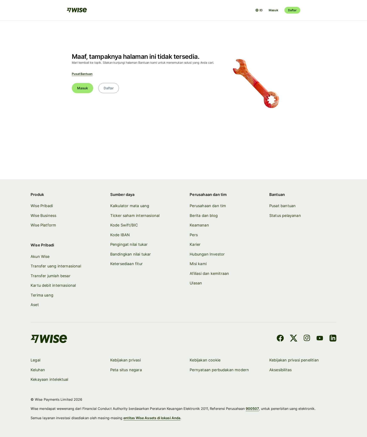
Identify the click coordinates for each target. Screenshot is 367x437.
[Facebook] (280, 339)
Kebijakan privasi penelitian (294, 360)
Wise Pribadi (42, 206)
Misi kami (198, 263)
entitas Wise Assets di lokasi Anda (151, 418)
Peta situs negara (126, 370)
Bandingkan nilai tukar (130, 254)
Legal (35, 360)
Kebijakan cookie (205, 360)
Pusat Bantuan (82, 74)
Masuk (273, 10)
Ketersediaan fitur (126, 263)
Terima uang (42, 295)
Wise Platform (43, 225)
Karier (195, 244)
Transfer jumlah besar (51, 276)
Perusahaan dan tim (208, 206)
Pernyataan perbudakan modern (219, 370)
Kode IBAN (120, 235)
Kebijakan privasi (125, 360)
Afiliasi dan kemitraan (209, 273)
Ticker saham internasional (135, 215)
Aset (35, 304)
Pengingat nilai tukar (129, 244)
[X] (293, 339)
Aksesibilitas (280, 370)
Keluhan (38, 370)
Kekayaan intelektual (49, 379)
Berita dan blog (204, 215)
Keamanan (199, 225)
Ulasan (196, 283)
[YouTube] (319, 339)
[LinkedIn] (332, 339)
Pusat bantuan (282, 206)
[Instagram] (307, 339)
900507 (252, 408)
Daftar (292, 10)
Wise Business (43, 215)
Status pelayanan (285, 215)
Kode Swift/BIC (124, 225)
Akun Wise (40, 256)
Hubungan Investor (207, 254)
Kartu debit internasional (53, 285)
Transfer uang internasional (56, 266)
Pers (194, 235)
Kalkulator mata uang (129, 206)
